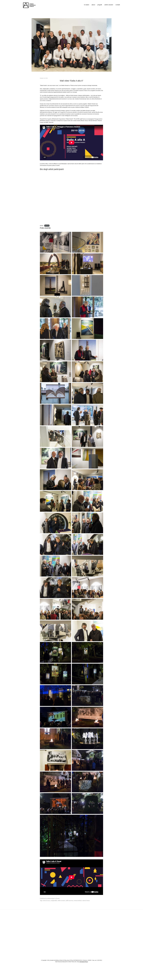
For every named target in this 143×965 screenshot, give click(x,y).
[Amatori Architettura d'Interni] (29, 5)
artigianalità (54, 900)
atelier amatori (61, 900)
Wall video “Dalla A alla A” (71, 81)
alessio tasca (46, 900)
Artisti (41, 225)
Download (47, 225)
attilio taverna (69, 900)
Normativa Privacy (84, 961)
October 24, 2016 (44, 78)
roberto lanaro (86, 900)
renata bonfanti (78, 900)
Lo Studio (50, 930)
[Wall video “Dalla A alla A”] (72, 71)
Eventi (57, 898)
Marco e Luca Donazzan (60, 163)
